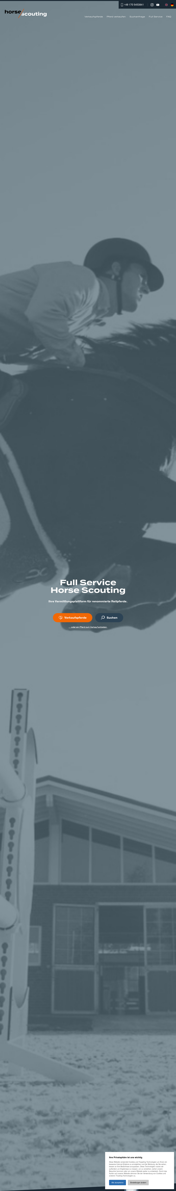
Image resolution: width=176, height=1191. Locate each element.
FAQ (168, 16)
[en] (166, 5)
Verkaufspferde (94, 16)
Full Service (155, 16)
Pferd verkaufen (116, 16)
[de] (172, 5)
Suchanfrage (137, 16)
